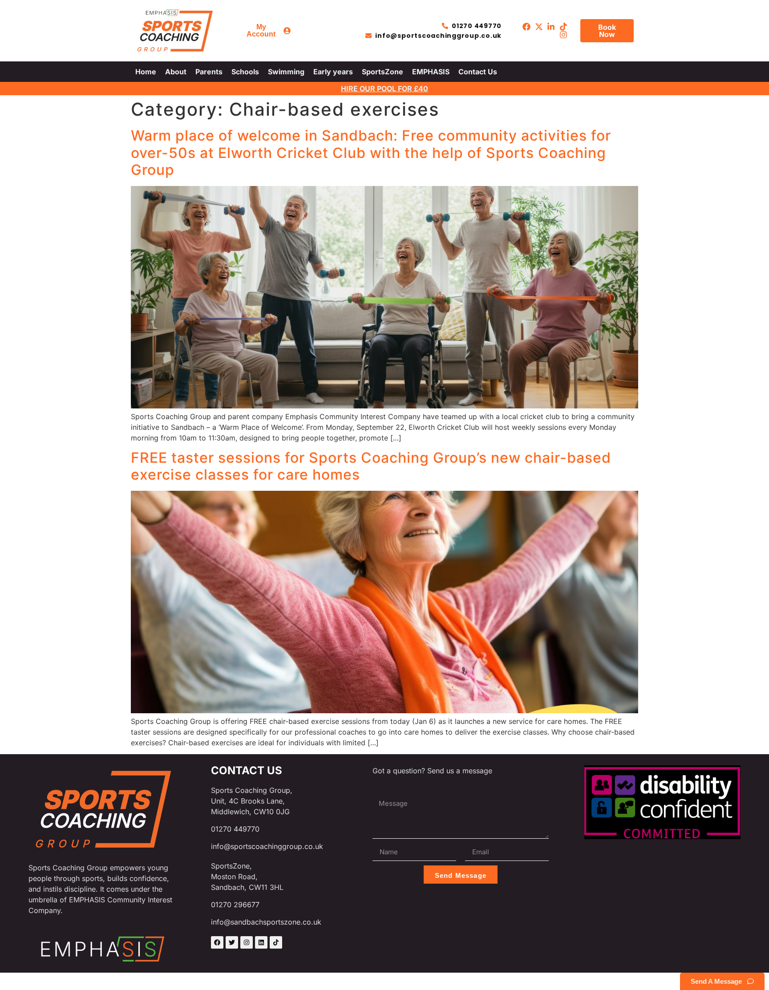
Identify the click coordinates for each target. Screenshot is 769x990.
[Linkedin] (261, 942)
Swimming (286, 71)
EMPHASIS (430, 71)
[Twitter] (232, 942)
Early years (333, 71)
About (175, 71)
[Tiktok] (276, 942)
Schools (245, 71)
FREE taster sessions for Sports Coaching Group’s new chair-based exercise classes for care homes (371, 466)
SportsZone (382, 71)
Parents (209, 71)
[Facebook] (217, 942)
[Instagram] (246, 942)
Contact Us (477, 71)
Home (145, 71)
